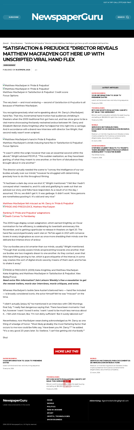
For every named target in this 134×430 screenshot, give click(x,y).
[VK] (128, 70)
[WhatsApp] (116, 70)
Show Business (17, 43)
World (95, 125)
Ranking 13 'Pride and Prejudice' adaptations (26, 213)
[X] (11, 2)
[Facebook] (3, 2)
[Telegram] (122, 70)
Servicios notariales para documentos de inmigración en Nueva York (110, 129)
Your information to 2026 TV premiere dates (106, 96)
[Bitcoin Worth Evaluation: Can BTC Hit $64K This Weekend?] (66, 366)
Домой (6, 43)
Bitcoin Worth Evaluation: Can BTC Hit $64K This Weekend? (109, 111)
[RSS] (7, 2)
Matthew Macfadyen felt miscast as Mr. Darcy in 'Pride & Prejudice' (38, 203)
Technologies (98, 108)
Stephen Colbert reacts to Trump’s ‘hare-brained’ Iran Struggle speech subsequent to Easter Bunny (110, 150)
